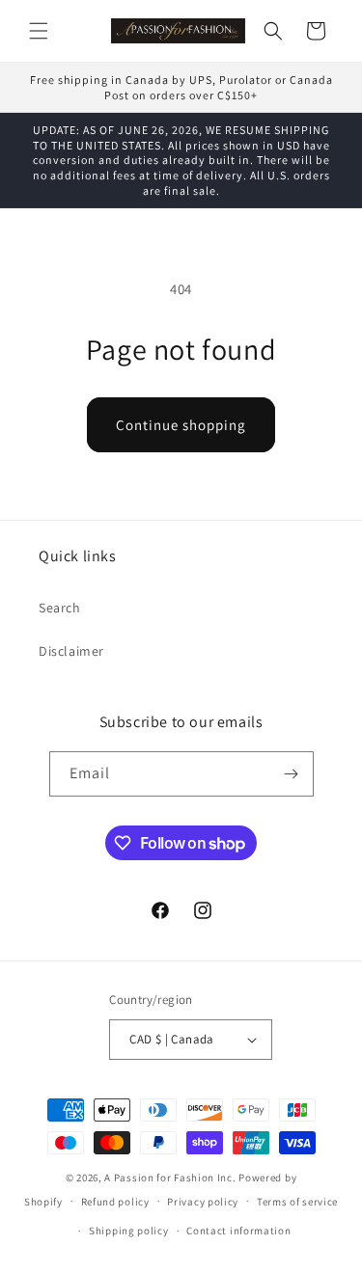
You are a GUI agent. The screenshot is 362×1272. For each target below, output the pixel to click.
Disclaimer (71, 651)
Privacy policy (202, 1201)
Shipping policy (129, 1230)
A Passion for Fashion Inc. (170, 1177)
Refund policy (115, 1201)
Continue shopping (181, 425)
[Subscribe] (291, 774)
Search (60, 607)
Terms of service (297, 1201)
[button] (38, 31)
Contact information (238, 1230)
